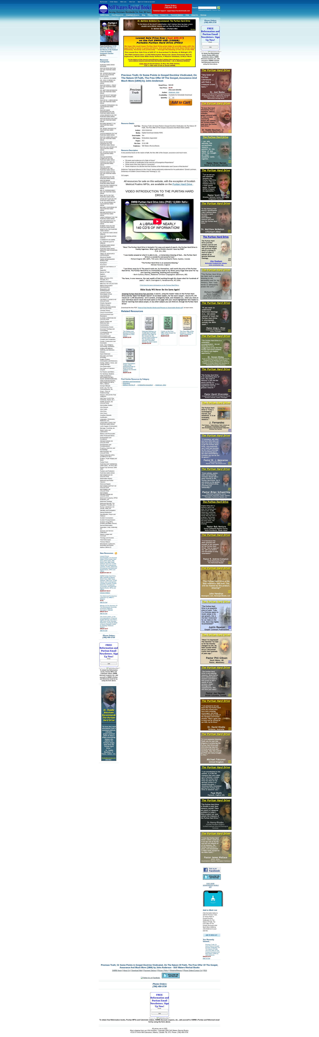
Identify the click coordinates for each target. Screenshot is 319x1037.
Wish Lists (123, 1)
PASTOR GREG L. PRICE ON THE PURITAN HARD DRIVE (108, 86)
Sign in (140, 1)
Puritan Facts (104, 462)
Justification (103, 417)
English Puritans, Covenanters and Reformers (108, 360)
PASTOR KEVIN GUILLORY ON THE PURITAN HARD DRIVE (108, 120)
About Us (126, 970)
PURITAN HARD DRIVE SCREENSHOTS (107, 245)
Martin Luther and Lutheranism (105, 430)
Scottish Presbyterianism (107, 520)
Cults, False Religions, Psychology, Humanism (107, 345)
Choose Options (105, 593)
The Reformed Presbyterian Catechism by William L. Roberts (108, 597)
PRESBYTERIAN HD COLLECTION (106, 441)
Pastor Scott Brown (106, 46)
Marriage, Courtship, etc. (107, 428)
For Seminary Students (107, 374)
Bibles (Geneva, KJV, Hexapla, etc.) (106, 278)
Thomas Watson (105, 542)
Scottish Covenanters (106, 518)
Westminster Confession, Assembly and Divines (107, 544)
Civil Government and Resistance (106, 315)
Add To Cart (103, 602)
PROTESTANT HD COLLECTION (106, 452)
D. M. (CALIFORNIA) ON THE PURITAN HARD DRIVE (107, 204)
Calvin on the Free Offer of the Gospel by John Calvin (168, 333)
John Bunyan (104, 407)
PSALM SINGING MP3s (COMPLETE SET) (107, 455)
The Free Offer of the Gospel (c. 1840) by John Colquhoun (187, 333)
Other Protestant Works (107, 435)
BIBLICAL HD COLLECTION (109, 283)
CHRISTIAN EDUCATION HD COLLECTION (108, 307)
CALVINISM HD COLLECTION (105, 296)
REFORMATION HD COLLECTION (106, 475)
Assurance (103, 264)
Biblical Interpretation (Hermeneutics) (106, 286)
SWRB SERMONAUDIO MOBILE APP (107, 259)
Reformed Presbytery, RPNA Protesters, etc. (108, 498)
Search (195, 8)
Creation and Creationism (107, 339)
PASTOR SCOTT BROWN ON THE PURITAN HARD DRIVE (108, 96)
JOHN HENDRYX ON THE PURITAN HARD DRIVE (108, 115)
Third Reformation (105, 540)
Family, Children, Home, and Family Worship (108, 363)
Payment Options (150, 970)
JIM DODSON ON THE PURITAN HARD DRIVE (107, 177)
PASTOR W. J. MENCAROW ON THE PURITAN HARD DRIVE (109, 101)
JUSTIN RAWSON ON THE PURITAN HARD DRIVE (108, 134)
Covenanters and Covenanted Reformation (107, 336)
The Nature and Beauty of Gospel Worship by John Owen (129, 334)
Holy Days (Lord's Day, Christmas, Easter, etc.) (107, 399)
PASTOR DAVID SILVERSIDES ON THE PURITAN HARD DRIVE (107, 111)
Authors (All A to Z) (105, 547)
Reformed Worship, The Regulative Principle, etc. (107, 504)
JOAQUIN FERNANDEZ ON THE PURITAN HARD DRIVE (109, 106)
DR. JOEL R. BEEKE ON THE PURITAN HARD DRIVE (107, 82)
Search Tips (216, 10)
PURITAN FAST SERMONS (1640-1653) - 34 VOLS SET (108, 464)
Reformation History (106, 478)
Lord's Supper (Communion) (108, 426)
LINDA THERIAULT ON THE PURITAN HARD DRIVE (108, 218)
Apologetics (103, 262)
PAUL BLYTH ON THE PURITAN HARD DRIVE (107, 196)
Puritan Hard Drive (182, 184)
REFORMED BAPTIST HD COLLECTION (108, 486)
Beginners (103, 276)
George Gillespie (105, 386)
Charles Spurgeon (105, 303)
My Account (103, 1)
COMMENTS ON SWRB (107, 239)
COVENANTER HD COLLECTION (106, 333)
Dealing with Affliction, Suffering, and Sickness (107, 349)
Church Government (106, 312)
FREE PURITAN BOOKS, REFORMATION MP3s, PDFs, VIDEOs (108, 382)
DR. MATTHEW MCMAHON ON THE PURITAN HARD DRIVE (108, 91)
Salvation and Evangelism (108, 510)
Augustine (103, 270)
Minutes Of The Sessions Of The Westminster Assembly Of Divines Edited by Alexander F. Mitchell (108, 608)
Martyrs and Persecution (107, 433)
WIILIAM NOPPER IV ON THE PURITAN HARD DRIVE (107, 214)
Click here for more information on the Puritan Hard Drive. (159, 285)
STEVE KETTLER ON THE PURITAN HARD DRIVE (108, 199)
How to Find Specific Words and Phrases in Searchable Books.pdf (160, 308)
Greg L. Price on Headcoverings (105, 392)
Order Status (114, 1)
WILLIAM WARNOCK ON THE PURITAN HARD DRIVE (108, 222)
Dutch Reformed (105, 354)
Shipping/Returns (176, 970)
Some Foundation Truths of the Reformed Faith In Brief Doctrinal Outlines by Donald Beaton (129, 367)
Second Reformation (106, 525)
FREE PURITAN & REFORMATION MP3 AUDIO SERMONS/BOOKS (108, 377)
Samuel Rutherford (105, 512)
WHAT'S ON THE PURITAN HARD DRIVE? (108, 230)
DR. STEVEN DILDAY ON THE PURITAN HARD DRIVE (108, 153)
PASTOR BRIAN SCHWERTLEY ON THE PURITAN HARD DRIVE (107, 182)
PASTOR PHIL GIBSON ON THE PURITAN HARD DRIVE (108, 187)
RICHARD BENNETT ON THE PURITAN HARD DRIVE (108, 125)
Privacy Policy (163, 970)
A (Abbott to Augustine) (145, 385)
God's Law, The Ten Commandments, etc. (106, 388)
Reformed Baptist (105, 484)
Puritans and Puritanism (107, 471)
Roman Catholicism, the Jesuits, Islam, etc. (107, 507)
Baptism (102, 274)
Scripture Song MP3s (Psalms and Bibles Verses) (108, 522)
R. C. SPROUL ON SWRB (108, 78)
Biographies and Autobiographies (105, 289)
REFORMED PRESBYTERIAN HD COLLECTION (106, 494)
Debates (102, 352)
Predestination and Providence (105, 438)
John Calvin (103, 409)
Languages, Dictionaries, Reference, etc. (107, 419)
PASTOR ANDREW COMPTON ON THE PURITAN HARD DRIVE (107, 158)
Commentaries (104, 325)
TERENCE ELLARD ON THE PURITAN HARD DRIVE (107, 163)
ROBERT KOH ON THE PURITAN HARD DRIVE (107, 226)
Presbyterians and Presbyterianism (105, 445)
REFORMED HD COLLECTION (105, 490)
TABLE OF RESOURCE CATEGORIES (107, 254)
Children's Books (105, 305)
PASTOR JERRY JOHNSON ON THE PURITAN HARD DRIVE (107, 168)
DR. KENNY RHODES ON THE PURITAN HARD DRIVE (108, 130)
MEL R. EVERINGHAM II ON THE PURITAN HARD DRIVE (108, 192)
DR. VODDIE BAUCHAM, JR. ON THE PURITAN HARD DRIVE (108, 75)
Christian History (105, 310)
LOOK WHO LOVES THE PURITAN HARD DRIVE (108, 423)
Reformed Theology (106, 501)
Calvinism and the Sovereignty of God (106, 293)
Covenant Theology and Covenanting (107, 329)
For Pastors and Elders (107, 372)
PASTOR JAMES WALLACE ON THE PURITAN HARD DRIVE (108, 138)
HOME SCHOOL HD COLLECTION (106, 402)
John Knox (103, 411)
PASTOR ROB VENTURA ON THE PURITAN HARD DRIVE (108, 70)
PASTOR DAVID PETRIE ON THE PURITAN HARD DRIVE (108, 173)
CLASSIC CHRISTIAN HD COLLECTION (108, 318)
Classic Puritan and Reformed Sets (106, 322)
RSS (205, 970)
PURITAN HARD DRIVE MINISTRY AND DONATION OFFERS (108, 250)
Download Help (136, 970)
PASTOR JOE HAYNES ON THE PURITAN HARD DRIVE (108, 148)
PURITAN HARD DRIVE (107, 473)
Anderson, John (174, 92)
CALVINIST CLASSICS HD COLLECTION (108, 300)
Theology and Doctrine (107, 538)
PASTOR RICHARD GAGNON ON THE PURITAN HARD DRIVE (107, 143)
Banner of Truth (105, 272)
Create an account (149, 1)
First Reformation (105, 366)
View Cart (132, 1)
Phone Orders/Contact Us (193, 970)
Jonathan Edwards (105, 415)
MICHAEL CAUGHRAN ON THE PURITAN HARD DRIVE (108, 209)
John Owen (103, 413)
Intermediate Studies (106, 405)
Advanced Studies (105, 257)
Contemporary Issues (106, 327)
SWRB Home (117, 970)
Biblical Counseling (105, 281)
